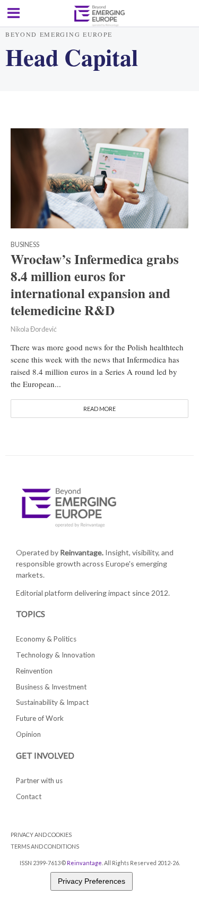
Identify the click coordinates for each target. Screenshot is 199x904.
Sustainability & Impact (52, 702)
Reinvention (34, 671)
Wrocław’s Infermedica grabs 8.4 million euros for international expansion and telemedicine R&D (95, 284)
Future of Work (40, 718)
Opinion (28, 734)
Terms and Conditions (45, 846)
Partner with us (39, 780)
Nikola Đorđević (34, 329)
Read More (99, 408)
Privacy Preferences (91, 881)
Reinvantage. (81, 552)
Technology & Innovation (55, 655)
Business (25, 245)
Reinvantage (84, 862)
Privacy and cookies (41, 834)
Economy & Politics (46, 639)
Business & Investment (51, 687)
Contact (28, 796)
